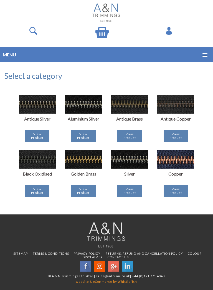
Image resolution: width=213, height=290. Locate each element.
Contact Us (118, 257)
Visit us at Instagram (99, 266)
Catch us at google (113, 266)
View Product (37, 135)
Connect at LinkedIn (127, 266)
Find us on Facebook (85, 266)
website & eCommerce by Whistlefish (106, 281)
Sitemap (20, 253)
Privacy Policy (87, 253)
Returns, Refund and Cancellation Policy (144, 253)
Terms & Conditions (51, 253)
